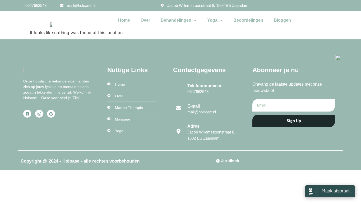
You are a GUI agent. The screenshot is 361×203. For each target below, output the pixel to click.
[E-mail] (178, 108)
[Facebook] (27, 114)
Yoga (212, 20)
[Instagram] (39, 114)
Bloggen (282, 20)
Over (145, 20)
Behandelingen (176, 20)
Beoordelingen (248, 20)
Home (124, 20)
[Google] (51, 114)
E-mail (193, 106)
